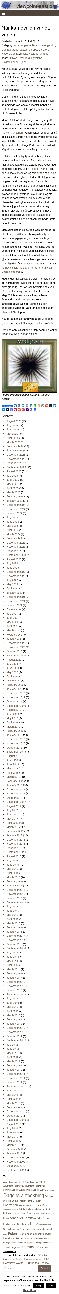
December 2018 (16, 739)
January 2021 (14, 638)
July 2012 (12, 1044)
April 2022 (13, 588)
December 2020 (16, 643)
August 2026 (14, 421)
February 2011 (15, 1107)
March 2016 (13, 877)
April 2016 (13, 873)
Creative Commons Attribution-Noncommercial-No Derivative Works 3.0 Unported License (27, 1259)
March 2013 (13, 1015)
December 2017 (16, 789)
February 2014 (15, 973)
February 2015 (15, 927)
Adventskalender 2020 (13, 1185)
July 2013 (12, 998)
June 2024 (13, 521)
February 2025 (15, 496)
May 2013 (12, 1007)
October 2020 (14, 651)
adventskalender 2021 (35, 1185)
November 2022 (16, 576)
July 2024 (12, 517)
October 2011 (14, 1082)
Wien (46, 1247)
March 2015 (13, 923)
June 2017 (13, 814)
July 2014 (12, 952)
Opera (28, 1228)
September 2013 (16, 994)
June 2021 (13, 618)
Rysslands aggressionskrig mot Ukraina (34, 1242)
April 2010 (13, 1140)
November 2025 (16, 459)
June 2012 (13, 1048)
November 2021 (16, 601)
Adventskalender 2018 (13, 1181)
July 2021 (12, 613)
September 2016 (16, 852)
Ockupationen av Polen (14, 1228)
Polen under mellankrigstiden (35, 1234)
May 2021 (12, 622)
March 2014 (13, 969)
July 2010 (12, 1128)
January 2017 (14, 835)
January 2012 (14, 1069)
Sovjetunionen (10, 62)
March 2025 (13, 492)
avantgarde (24, 45)
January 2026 (14, 450)
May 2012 (12, 1053)
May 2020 (12, 672)
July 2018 (12, 760)
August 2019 (14, 710)
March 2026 (13, 442)
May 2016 (12, 869)
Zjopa (23, 62)
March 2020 (13, 680)
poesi (5, 1234)
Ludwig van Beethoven (16, 1224)
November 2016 (16, 843)
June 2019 (13, 714)
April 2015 (13, 919)
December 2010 (16, 1111)
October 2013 (14, 990)
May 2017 (12, 818)
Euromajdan (20, 1200)
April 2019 (13, 722)
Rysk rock (24, 58)
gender (29, 1205)
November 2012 (16, 1032)
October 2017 (14, 798)
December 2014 (16, 935)
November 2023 (16, 546)
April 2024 (13, 530)
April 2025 (13, 488)
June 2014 (13, 956)
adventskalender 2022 (13, 1189)
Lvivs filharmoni (44, 1224)
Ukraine (39, 1247)
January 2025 (14, 500)
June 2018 (13, 764)
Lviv (34, 1223)
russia (13, 1242)
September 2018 (16, 751)
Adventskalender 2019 (35, 1181)
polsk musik (30, 1238)
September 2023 (16, 555)
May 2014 (12, 961)
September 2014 (16, 948)
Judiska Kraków (26, 1209)
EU (13, 1201)
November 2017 (16, 793)
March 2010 (13, 1145)
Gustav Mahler (41, 1205)
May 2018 (12, 768)
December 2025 (16, 454)
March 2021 (13, 630)
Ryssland (36, 58)
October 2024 (14, 513)
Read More (29, 1290)
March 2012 (13, 1061)
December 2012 (16, 1028)
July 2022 (12, 580)
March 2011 (13, 1103)
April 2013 (13, 1011)
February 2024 (15, 538)
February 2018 (15, 781)
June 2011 (13, 1090)
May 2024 (12, 526)
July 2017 (12, 810)
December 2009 (16, 1157)
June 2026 (13, 429)
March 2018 (13, 777)
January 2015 (14, 931)
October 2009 (14, 1166)
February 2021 (15, 634)
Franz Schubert (34, 1200)
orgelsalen (36, 1228)
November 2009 (16, 1161)
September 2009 (16, 1170)
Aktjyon (13, 58)
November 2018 (16, 743)
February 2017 (15, 831)
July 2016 (12, 860)
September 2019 (16, 705)
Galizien (43, 49)
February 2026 (15, 446)
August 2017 (14, 806)
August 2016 (14, 856)
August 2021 (14, 609)
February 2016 (15, 881)
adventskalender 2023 (34, 1189)
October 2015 (14, 898)
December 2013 (16, 982)
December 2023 (16, 542)
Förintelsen (10, 1205)
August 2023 (14, 559)
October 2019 (14, 701)
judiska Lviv (40, 1209)
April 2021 (13, 626)
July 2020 (12, 664)
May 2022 (12, 584)
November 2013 (16, 986)
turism (19, 1247)
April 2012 (13, 1057)
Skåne (6, 1247)
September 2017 (16, 802)
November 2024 (16, 509)
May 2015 (12, 915)
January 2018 (14, 785)
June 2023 (13, 567)
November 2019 (16, 697)
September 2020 (16, 655)
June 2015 (13, 910)
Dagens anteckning (23, 1195)
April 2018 (13, 772)
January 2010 (14, 1153)
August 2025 (14, 471)
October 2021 (14, 605)
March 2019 (13, 726)
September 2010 (16, 1120)
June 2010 (13, 1132)
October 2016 (14, 848)
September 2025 (16, 467)
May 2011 (12, 1095)
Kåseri (5, 53)
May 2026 (12, 433)
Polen (12, 1233)
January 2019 (14, 735)
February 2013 (15, 1019)
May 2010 (12, 1136)
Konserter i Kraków (22, 1218)
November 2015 (16, 894)
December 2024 (16, 505)
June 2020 (13, 668)
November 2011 (16, 1078)
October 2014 (14, 944)
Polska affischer (13, 1238)
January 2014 (14, 977)
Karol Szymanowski (30, 1213)
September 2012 (16, 1040)
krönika (14, 53)
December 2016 (16, 839)
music (23, 53)
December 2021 (16, 597)
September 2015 (16, 902)
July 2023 (12, 563)
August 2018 (14, 756)
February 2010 (15, 1149)
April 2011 (13, 1099)
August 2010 (14, 1124)
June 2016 (13, 864)
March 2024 (13, 534)
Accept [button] (38, 1285)
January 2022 (14, 593)
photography (47, 1228)
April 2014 (13, 965)
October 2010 (14, 1115)
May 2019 (12, 718)
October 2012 (14, 1036)
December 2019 (16, 693)
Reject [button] (51, 1285)
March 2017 (13, 827)
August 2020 (14, 659)
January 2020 (14, 689)
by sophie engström (43, 45)
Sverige (12, 1247)
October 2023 (14, 551)
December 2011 (16, 1074)
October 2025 (14, 463)
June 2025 (13, 480)
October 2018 (14, 747)
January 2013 (14, 1023)
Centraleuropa (10, 49)
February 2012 (15, 1065)
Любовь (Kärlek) (39, 168)
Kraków (43, 1217)
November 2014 (16, 940)
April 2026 (13, 438)
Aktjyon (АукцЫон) (13, 132)
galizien (22, 1205)
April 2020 (13, 676)
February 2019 (15, 730)
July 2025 (12, 475)
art (15, 45)
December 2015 (16, 890)
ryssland (33, 53)
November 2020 (16, 647)
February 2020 (15, 685)
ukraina (44, 53)
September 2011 (16, 1086)
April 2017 (13, 823)
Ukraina (28, 1246)
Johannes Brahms (10, 1209)
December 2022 (16, 572)
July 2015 (12, 906)
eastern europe (28, 49)
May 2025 (12, 484)
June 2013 (13, 1003)
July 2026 (12, 425)
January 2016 (14, 885)
